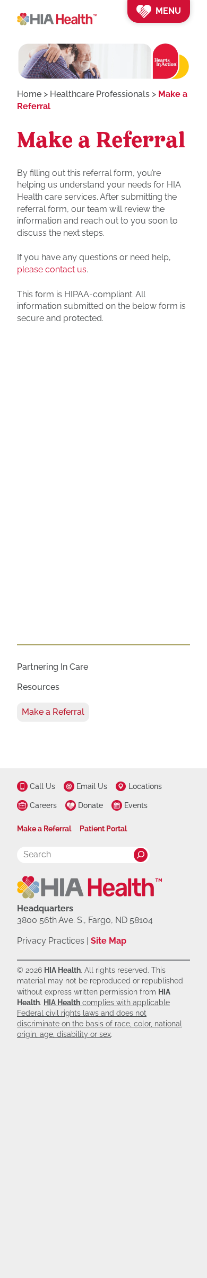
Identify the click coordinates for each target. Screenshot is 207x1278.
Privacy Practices (50, 941)
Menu (168, 11)
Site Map (108, 941)
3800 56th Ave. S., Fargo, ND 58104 (85, 920)
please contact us (52, 269)
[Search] (141, 855)
